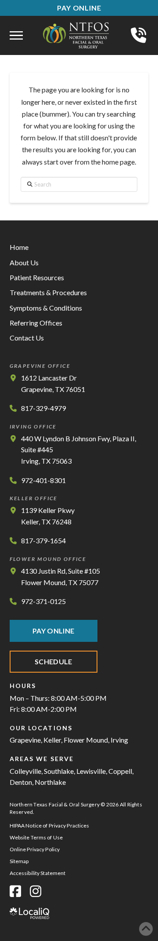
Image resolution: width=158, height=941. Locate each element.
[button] (16, 35)
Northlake (50, 782)
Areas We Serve (42, 758)
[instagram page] (35, 891)
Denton (21, 782)
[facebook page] (15, 891)
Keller (52, 740)
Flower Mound (86, 740)
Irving (119, 740)
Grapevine (25, 740)
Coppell (120, 771)
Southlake (59, 771)
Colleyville (25, 771)
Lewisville (91, 771)
